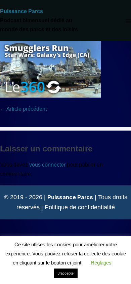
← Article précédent (23, 109)
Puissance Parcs (21, 11)
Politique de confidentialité (80, 207)
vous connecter (47, 165)
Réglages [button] (101, 262)
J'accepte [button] (66, 273)
